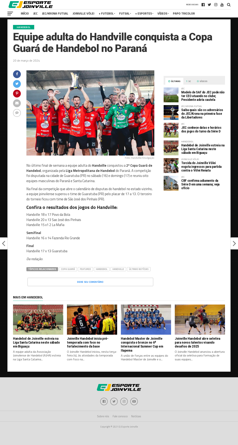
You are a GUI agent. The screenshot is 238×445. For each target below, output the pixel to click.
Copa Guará (68, 269)
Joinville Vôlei (83, 13)
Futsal (124, 13)
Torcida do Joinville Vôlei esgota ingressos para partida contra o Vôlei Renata (201, 166)
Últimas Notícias (139, 269)
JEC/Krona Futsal (55, 13)
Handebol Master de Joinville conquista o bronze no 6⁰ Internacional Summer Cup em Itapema (142, 344)
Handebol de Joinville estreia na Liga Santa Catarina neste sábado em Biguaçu (202, 149)
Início (25, 13)
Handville (118, 269)
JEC (35, 13)
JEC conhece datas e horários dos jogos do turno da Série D (201, 129)
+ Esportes (143, 13)
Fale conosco (120, 416)
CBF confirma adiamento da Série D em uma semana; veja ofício (200, 184)
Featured (85, 269)
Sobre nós (103, 416)
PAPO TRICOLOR (184, 13)
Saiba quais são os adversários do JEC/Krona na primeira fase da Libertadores (202, 113)
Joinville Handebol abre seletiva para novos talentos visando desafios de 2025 (197, 342)
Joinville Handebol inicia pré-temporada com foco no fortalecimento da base (87, 342)
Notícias (136, 416)
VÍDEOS (162, 13)
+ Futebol (106, 13)
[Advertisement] (194, 224)
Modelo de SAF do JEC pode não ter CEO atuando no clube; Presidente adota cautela (202, 96)
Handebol (101, 269)
